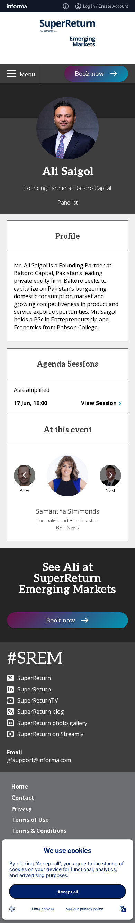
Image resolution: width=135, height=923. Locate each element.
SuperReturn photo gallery (52, 723)
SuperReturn (34, 678)
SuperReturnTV (37, 700)
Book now (89, 73)
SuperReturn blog (40, 711)
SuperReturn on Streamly (50, 734)
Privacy (21, 808)
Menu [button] (27, 74)
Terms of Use (30, 819)
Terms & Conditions (38, 831)
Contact (22, 797)
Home (19, 786)
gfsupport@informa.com (39, 760)
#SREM (35, 659)
